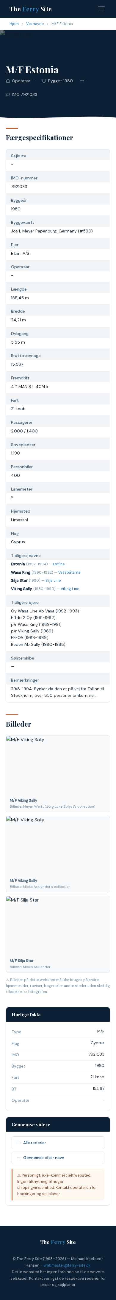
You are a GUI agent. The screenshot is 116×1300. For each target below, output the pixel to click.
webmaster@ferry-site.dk (67, 1265)
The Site (31, 9)
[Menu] (101, 9)
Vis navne (35, 23)
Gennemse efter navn (43, 1157)
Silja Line (53, 580)
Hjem (14, 23)
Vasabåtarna (69, 572)
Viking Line (70, 589)
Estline (59, 564)
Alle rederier (34, 1142)
